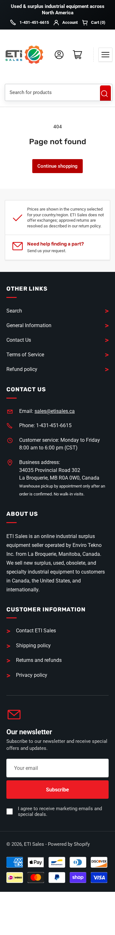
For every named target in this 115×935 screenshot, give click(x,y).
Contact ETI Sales (36, 631)
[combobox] (50, 92)
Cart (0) (98, 22)
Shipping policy (33, 645)
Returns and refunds (39, 660)
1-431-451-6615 (34, 22)
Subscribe (57, 790)
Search (105, 94)
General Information (28, 325)
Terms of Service (25, 355)
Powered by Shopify (69, 844)
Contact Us (18, 340)
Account (70, 22)
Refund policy (21, 369)
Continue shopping (57, 166)
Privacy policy (31, 675)
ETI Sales (34, 844)
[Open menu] (105, 55)
